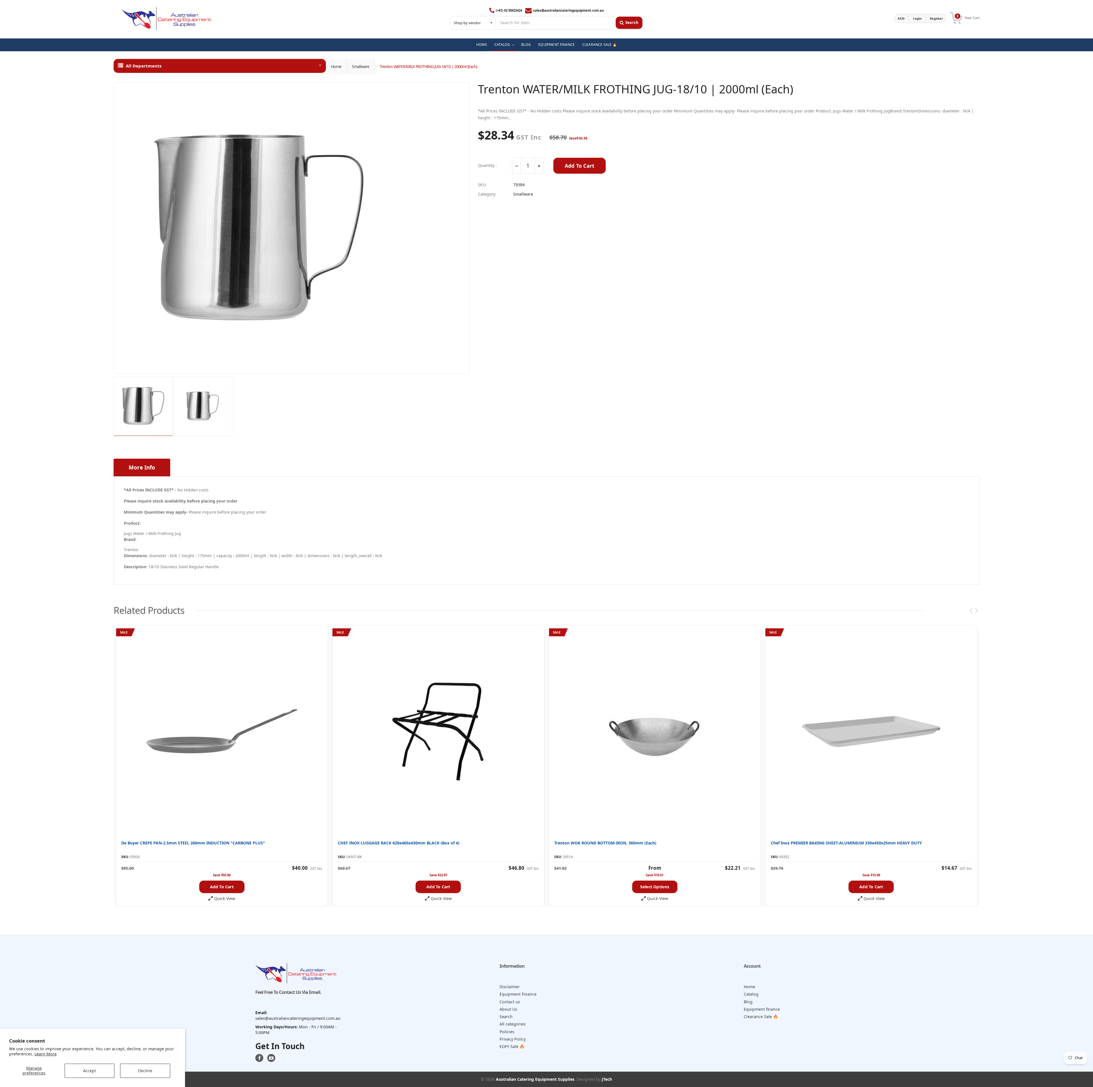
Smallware (360, 66)
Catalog (751, 994)
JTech (607, 1079)
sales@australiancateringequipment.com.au (568, 10)
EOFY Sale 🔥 (512, 1046)
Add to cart (222, 886)
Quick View (224, 898)
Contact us (510, 1001)
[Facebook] (259, 1058)
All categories (513, 1024)
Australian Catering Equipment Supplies (535, 1079)
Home (336, 66)
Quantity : (487, 165)
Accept (89, 1070)
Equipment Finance (518, 994)
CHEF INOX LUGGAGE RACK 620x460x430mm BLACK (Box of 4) (398, 843)
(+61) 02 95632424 (509, 10)
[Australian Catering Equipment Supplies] (166, 18)
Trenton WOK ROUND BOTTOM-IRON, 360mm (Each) (605, 843)
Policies (507, 1031)
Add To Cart (579, 165)
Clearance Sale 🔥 (761, 1016)
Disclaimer (510, 986)
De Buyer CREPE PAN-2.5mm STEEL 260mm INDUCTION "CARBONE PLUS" (193, 843)
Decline (145, 1070)
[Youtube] (271, 1058)
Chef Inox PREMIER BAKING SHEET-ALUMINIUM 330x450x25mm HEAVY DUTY (846, 843)
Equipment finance (762, 1009)
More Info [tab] (142, 467)
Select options (654, 886)
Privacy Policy (513, 1039)
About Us (508, 1009)
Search (506, 1016)
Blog (748, 1001)
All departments (143, 66)
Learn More (45, 1054)
